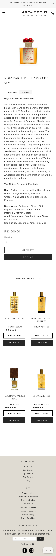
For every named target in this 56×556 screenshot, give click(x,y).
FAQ (28, 481)
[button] (11, 330)
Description (12, 92)
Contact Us (28, 504)
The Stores (28, 477)
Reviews (26, 92)
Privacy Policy (28, 493)
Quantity (8, 237)
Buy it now (28, 257)
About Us (28, 466)
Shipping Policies (28, 507)
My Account (28, 473)
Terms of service (28, 511)
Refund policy (28, 514)
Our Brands (28, 470)
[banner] (35, 12)
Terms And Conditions (28, 497)
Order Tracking (28, 518)
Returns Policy (28, 500)
